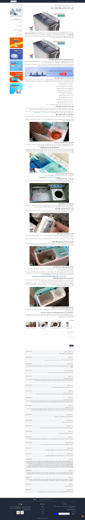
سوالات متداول (67, 1)
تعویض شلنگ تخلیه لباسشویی (31, 327)
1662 (73, 511)
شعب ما (42, 507)
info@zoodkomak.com (70, 509)
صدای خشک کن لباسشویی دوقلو (50, 177)
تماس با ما (62, 1)
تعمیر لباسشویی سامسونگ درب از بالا (67, 328)
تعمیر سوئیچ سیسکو (19, 34)
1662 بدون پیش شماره (77, 516)
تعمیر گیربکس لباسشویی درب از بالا (55, 327)
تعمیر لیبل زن (20, 22)
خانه (73, 1)
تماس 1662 (13, 1)
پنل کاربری (42, 506)
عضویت (56, 513)
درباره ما (58, 1)
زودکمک (42, 518)
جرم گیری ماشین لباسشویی (62, 276)
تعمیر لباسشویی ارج (43, 327)
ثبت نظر (71, 345)
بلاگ (71, 1)
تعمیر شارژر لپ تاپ (19, 25)
